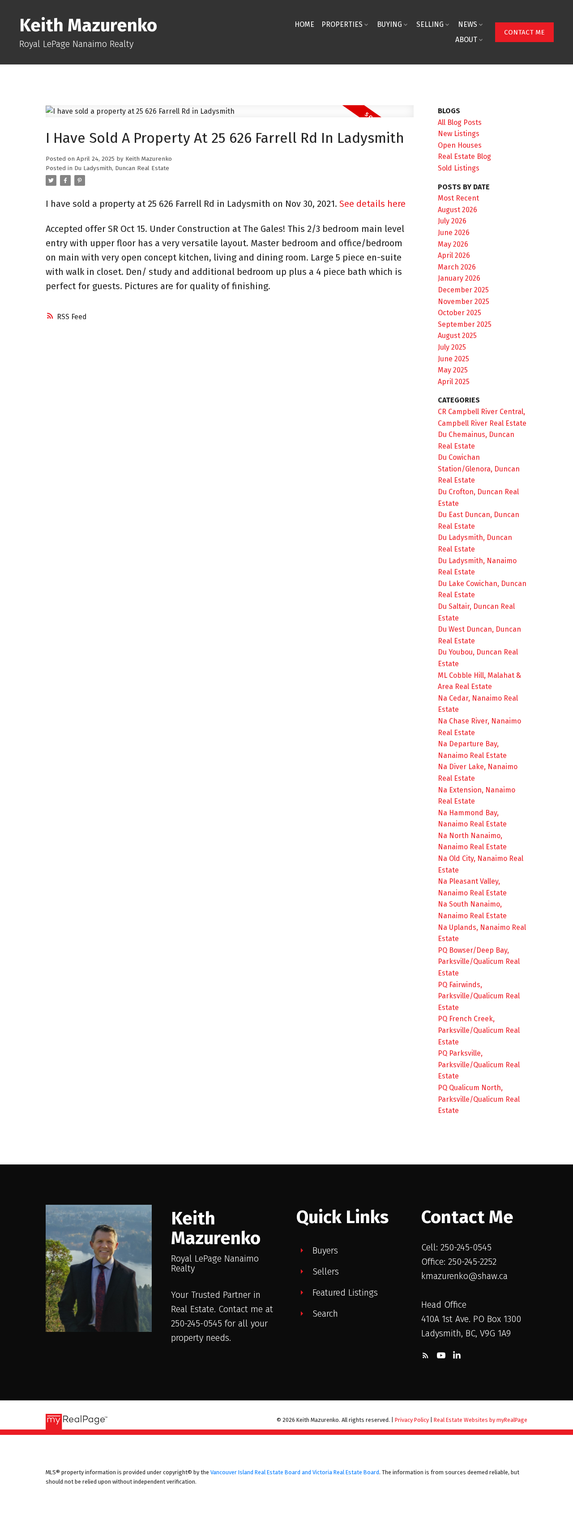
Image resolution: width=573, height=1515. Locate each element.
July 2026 (452, 221)
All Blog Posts (460, 122)
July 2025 (452, 347)
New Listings (458, 133)
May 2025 (453, 370)
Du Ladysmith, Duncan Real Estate (121, 168)
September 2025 (465, 324)
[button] (524, 32)
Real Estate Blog (464, 156)
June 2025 (453, 359)
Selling (430, 24)
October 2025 (459, 312)
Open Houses (460, 145)
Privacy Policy (412, 1420)
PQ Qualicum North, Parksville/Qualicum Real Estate (479, 1099)
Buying (389, 24)
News (467, 24)
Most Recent (458, 198)
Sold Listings (458, 168)
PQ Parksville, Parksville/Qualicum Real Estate (479, 1064)
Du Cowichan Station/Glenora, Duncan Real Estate (479, 468)
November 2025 (463, 301)
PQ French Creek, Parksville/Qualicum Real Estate (479, 1030)
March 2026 (457, 267)
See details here (372, 203)
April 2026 (454, 255)
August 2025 (457, 335)
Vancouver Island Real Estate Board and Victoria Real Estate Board (294, 1472)
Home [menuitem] (304, 24)
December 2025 (463, 290)
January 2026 (459, 278)
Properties (342, 24)
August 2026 (457, 209)
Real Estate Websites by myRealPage (480, 1420)
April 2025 (454, 381)
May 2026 (453, 244)
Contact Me (524, 32)
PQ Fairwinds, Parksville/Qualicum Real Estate (479, 996)
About (466, 39)
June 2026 (454, 232)
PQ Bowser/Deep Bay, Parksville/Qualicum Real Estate (479, 961)
